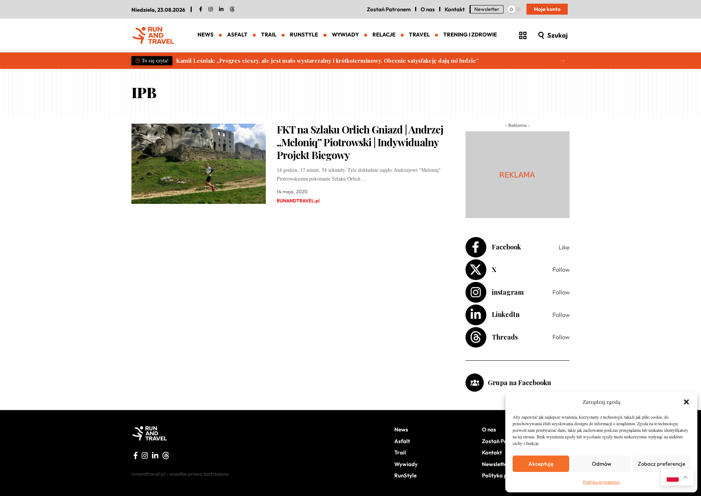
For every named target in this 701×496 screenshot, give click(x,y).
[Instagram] (518, 292)
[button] (686, 402)
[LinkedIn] (221, 9)
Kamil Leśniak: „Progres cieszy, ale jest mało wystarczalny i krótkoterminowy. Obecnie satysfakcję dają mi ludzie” (327, 60)
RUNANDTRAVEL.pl (298, 201)
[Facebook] (200, 9)
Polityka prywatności (601, 482)
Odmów (601, 463)
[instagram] (211, 9)
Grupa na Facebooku (519, 382)
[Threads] (232, 9)
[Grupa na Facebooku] (475, 382)
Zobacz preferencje (661, 463)
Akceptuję (540, 463)
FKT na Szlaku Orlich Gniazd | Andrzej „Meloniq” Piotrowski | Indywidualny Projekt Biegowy (360, 142)
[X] (518, 269)
